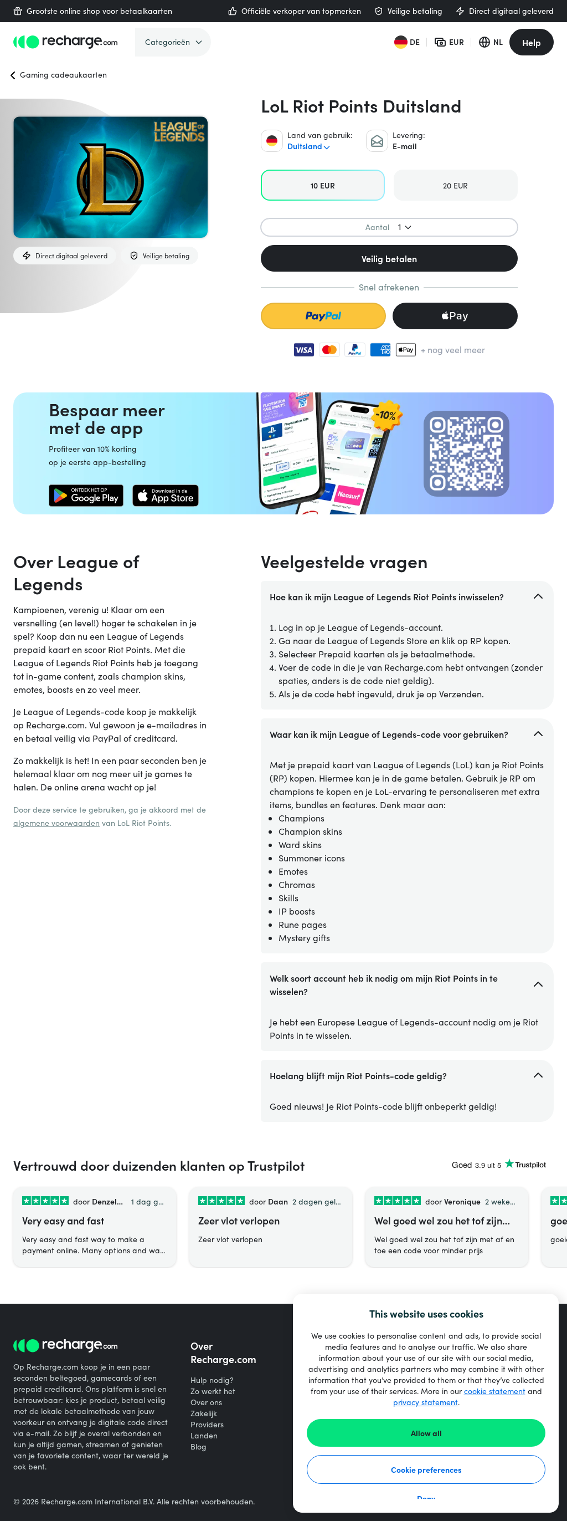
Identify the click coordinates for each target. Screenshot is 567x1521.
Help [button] (531, 42)
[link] (86, 495)
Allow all (426, 1432)
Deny (426, 1498)
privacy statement (425, 1402)
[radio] (323, 185)
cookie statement (494, 1391)
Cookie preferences (426, 1469)
